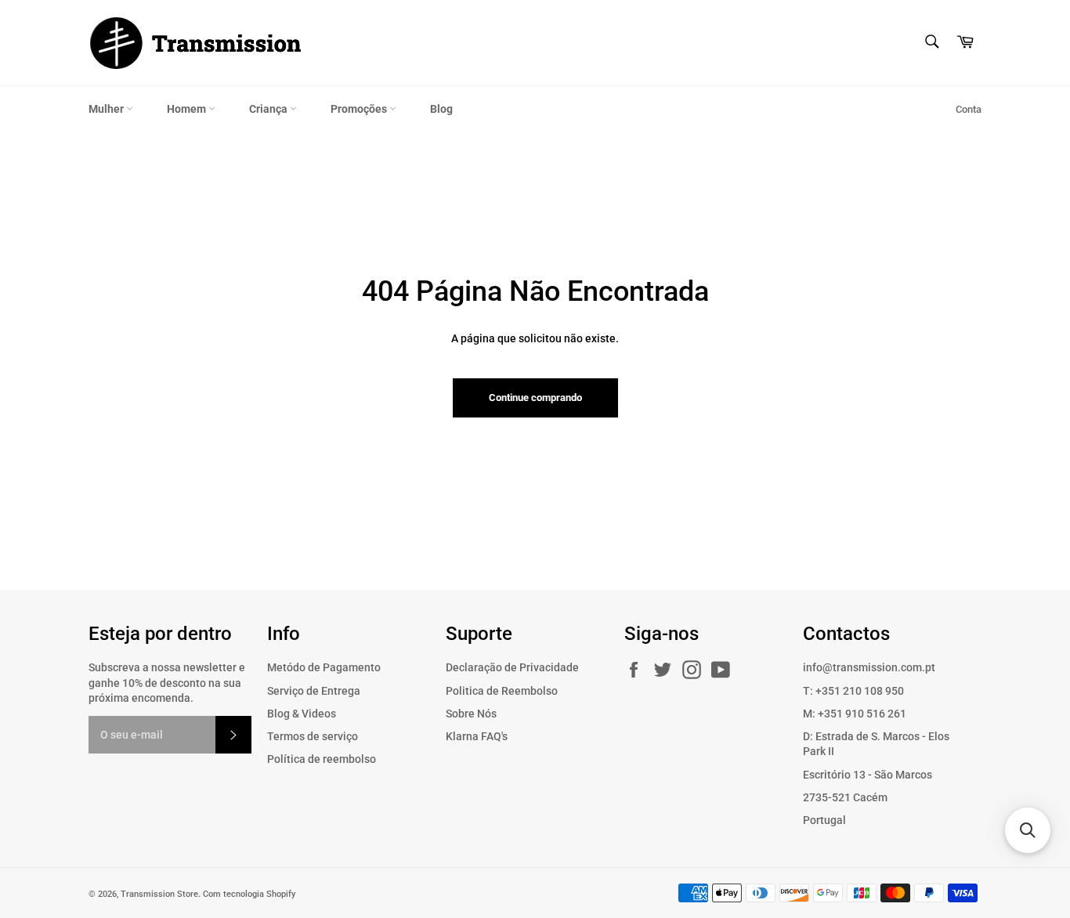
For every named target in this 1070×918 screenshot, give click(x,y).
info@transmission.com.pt (869, 667)
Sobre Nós (471, 713)
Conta (968, 109)
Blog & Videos (301, 713)
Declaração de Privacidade (512, 667)
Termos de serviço (312, 736)
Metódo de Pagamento (324, 667)
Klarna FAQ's (477, 736)
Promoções (360, 109)
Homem (187, 109)
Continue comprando (535, 397)
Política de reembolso (321, 759)
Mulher (107, 109)
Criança (269, 109)
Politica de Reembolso (502, 691)
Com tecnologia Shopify (249, 894)
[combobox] (931, 42)
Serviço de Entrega (313, 691)
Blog (441, 109)
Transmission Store (159, 894)
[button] (1027, 830)
